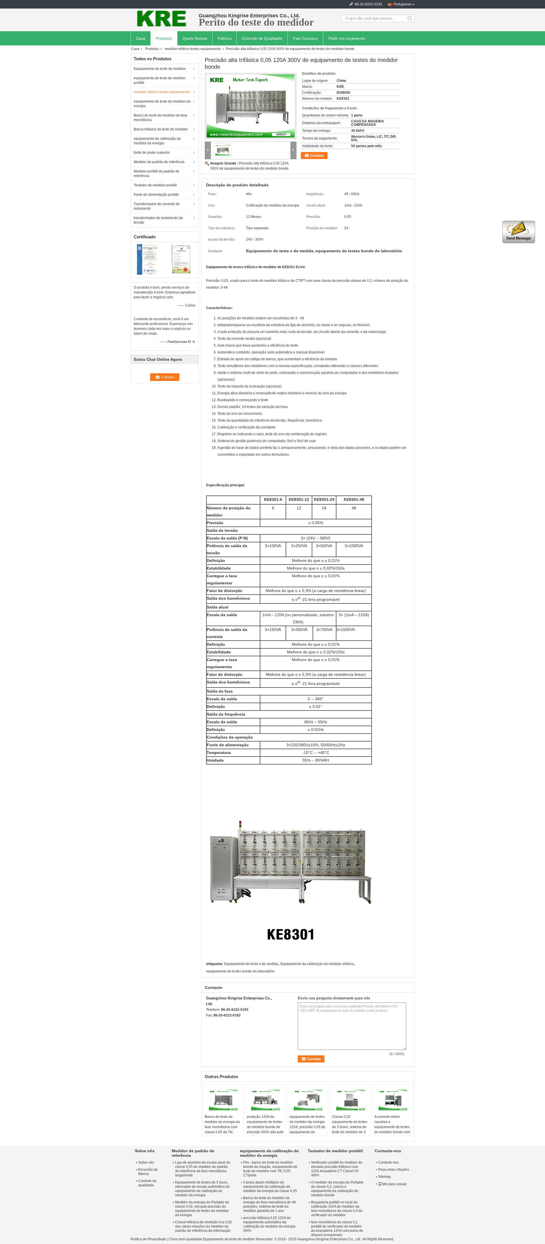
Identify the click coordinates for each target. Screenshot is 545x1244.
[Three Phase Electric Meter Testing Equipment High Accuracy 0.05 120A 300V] (250, 105)
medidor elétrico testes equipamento (193, 49)
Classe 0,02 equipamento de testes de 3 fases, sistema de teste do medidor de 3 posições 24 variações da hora (349, 1129)
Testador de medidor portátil (155, 185)
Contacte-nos (388, 1162)
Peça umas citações (393, 1170)
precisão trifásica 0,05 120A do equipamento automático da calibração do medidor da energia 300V (269, 1224)
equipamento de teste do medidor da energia (162, 103)
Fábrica (224, 38)
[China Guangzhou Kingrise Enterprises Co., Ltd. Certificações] (148, 259)
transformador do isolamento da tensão (158, 220)
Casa (140, 38)
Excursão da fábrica (148, 1172)
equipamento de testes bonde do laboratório (240, 971)
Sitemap (384, 1177)
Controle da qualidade (147, 1183)
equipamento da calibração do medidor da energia (157, 141)
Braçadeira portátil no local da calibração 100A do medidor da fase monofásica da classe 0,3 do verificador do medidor (336, 1208)
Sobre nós (146, 1162)
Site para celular (394, 1184)
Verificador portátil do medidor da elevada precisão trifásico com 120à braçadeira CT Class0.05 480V (336, 1168)
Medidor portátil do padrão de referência (156, 173)
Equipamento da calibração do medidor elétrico (317, 964)
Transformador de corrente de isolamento (157, 206)
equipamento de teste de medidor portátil (160, 80)
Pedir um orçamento (346, 38)
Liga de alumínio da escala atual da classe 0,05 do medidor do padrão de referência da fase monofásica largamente (202, 1168)
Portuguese (402, 4)
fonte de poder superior (152, 153)
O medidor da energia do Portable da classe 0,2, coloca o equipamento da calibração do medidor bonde (337, 1188)
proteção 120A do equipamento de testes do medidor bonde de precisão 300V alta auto (265, 1124)
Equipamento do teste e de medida (251, 964)
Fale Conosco (305, 38)
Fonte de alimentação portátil (156, 195)
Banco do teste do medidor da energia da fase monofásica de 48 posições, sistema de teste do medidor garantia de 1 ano (269, 1204)
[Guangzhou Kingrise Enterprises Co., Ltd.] (162, 18)
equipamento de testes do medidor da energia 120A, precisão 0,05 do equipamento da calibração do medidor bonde (307, 1129)
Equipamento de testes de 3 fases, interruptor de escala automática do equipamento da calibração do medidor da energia (202, 1188)
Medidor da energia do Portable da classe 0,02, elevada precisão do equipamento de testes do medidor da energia (202, 1208)
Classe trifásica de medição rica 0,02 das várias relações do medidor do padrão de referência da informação (203, 1226)
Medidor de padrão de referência (159, 162)
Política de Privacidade (148, 1239)
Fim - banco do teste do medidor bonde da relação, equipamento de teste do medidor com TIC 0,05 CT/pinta (270, 1168)
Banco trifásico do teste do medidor (161, 129)
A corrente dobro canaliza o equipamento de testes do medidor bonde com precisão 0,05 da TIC (392, 1127)
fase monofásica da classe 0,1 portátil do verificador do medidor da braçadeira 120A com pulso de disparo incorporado (337, 1228)
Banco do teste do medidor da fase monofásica (160, 117)
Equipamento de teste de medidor (160, 69)
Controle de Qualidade (262, 38)
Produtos (164, 38)
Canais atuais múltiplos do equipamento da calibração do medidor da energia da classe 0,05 (270, 1186)
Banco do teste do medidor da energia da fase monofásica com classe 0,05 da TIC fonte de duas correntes (223, 1127)
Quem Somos (195, 38)
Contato (317, 155)
